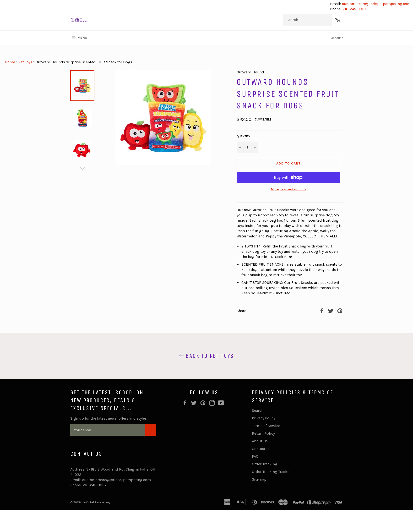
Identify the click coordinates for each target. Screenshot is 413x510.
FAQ (255, 456)
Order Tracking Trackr (270, 471)
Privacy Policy (263, 418)
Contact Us (261, 448)
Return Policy (263, 433)
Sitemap (259, 479)
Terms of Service (266, 425)
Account (337, 38)
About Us (260, 441)
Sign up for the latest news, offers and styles (108, 418)
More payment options (288, 189)
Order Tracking (264, 464)
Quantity (243, 136)
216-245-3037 (354, 9)
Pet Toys (25, 62)
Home (10, 62)
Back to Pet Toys (209, 355)
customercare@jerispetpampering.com (376, 3)
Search (257, 410)
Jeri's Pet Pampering (96, 502)
